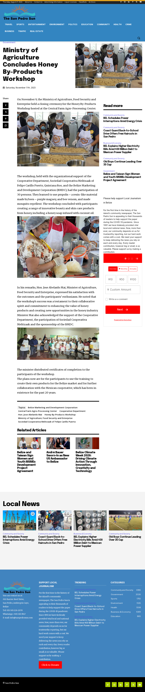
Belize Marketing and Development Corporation (52, 407)
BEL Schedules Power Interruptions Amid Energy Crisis (18, 540)
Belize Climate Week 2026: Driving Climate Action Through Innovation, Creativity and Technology (86, 462)
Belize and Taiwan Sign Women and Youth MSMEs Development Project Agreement (26, 462)
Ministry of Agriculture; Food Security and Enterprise (45, 418)
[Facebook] (120, 2)
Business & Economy (112, 143)
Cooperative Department (72, 411)
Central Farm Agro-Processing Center (37, 411)
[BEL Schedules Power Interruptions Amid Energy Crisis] (19, 520)
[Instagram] (124, 2)
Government (9, 42)
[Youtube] (140, 2)
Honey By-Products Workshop (60, 414)
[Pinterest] (132, 2)
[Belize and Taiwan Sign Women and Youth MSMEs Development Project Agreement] (29, 443)
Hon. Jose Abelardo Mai (30, 414)
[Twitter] (136, 2)
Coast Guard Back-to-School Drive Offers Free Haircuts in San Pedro (120, 133)
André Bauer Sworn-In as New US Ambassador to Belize (57, 457)
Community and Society (113, 115)
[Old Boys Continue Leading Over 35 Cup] (125, 520)
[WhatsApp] (5, 125)
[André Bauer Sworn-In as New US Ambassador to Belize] (58, 443)
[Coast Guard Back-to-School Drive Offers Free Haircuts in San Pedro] (55, 520)
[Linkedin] (128, 2)
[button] (138, 38)
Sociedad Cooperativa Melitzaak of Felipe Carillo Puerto (47, 421)
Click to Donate (50, 664)
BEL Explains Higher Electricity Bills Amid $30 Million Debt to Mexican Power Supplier (121, 149)
